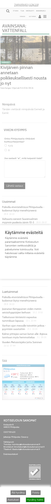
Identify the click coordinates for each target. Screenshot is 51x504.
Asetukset (13, 499)
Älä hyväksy (18, 492)
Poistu (35, 492)
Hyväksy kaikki (35, 499)
